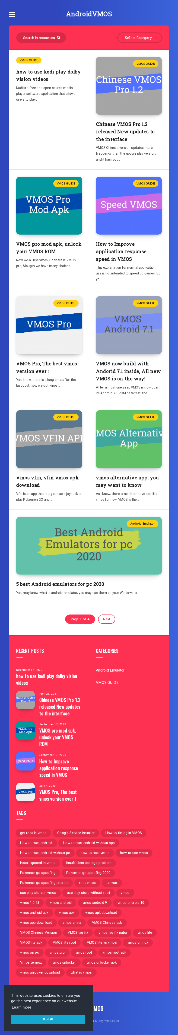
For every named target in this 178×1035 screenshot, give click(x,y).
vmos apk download (101, 913)
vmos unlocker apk (102, 962)
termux (112, 883)
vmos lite (145, 932)
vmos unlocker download (40, 972)
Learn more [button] (21, 1007)
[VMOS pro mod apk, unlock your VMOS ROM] (25, 730)
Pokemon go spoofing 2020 (88, 873)
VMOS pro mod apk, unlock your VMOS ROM (49, 247)
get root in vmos (33, 833)
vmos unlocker (64, 962)
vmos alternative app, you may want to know (127, 481)
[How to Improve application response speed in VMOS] (25, 761)
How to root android (36, 843)
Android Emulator (142, 523)
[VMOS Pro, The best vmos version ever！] (25, 792)
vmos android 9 (95, 903)
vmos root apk (114, 952)
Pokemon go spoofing (38, 873)
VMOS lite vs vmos (102, 942)
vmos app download (36, 922)
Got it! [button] (48, 1019)
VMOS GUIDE (29, 60)
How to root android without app (89, 843)
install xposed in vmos (38, 863)
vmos (125, 893)
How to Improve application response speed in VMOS (121, 251)
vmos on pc (29, 952)
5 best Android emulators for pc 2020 (60, 584)
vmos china (72, 922)
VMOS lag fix (78, 932)
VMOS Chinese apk (107, 922)
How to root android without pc (45, 853)
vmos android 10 (131, 903)
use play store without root (88, 893)
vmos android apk (34, 913)
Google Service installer (76, 833)
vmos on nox (137, 942)
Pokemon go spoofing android (44, 883)
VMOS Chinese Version (38, 932)
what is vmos (81, 972)
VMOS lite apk (31, 942)
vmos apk (66, 913)
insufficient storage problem (88, 863)
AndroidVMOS (89, 14)
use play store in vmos (38, 893)
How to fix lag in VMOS (123, 833)
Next (106, 619)
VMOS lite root (64, 942)
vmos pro (57, 952)
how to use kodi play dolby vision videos (46, 679)
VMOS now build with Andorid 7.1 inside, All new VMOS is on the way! (128, 371)
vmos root (84, 952)
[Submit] (59, 37)
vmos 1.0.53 (29, 903)
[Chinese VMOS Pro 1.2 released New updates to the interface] (25, 700)
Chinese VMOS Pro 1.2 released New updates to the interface (125, 131)
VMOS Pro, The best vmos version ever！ (46, 367)
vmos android (61, 903)
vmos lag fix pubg (113, 932)
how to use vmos (134, 853)
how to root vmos (95, 853)
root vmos (87, 883)
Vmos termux (31, 962)
